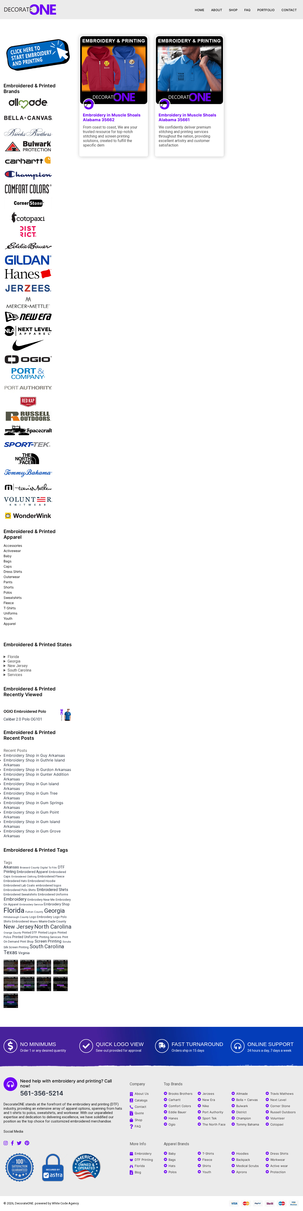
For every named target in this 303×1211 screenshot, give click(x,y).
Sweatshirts (13, 598)
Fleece (9, 603)
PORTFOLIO (266, 10)
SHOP (233, 10)
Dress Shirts (13, 572)
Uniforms (10, 613)
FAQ (247, 10)
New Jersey (18, 665)
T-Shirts (10, 608)
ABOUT (216, 10)
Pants (8, 582)
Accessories (13, 545)
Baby (8, 556)
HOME (199, 10)
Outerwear (12, 577)
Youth (8, 618)
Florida (13, 656)
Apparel (10, 624)
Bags (7, 561)
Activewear (12, 551)
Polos (8, 592)
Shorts (8, 587)
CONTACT (289, 10)
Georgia (14, 661)
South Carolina (19, 670)
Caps (8, 566)
